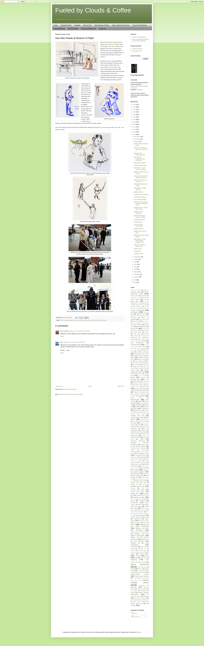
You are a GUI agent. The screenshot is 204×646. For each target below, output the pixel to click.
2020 (134, 119)
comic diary (141, 346)
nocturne (142, 448)
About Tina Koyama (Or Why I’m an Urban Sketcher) (140, 40)
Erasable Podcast (137, 49)
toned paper (144, 554)
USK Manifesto (142, 567)
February (137, 274)
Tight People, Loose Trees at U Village (140, 168)
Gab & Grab (140, 384)
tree (147, 556)
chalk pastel (137, 334)
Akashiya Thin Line (141, 304)
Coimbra (140, 339)
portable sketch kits (137, 486)
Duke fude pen (145, 364)
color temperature (137, 343)
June (135, 264)
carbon (147, 332)
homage (142, 403)
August (136, 259)
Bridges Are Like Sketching (138, 212)
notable (132, 450)
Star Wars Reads (114, 46)
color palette (142, 341)
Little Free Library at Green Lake (139, 245)
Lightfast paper (145, 419)
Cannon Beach (137, 332)
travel (138, 556)
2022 (134, 114)
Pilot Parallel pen (138, 475)
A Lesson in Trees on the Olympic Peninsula (141, 176)
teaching (133, 550)
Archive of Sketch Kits (88, 29)
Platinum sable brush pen (138, 482)
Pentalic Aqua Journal (136, 464)
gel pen (146, 386)
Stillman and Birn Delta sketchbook (140, 532)
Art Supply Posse (137, 51)
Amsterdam (135, 308)
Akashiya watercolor (136, 306)
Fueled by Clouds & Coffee (93, 10)
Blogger (139, 632)
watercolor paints (141, 589)
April (135, 269)
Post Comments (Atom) (69, 389)
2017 (134, 127)
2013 (134, 280)
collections (133, 341)
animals (141, 310)
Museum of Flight (113, 44)
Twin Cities (143, 557)
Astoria (145, 312)
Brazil (138, 326)
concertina (138, 348)
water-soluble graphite (142, 576)
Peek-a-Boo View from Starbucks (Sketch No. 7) (141, 149)
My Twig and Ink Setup (140, 165)
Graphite (77, 25)
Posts (135, 613)
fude (134, 384)
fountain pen (135, 379)
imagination (138, 405)
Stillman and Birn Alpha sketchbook (140, 525)
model (142, 439)
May (135, 267)
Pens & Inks (87, 25)
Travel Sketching (59, 29)
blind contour (136, 321)
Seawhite (133, 517)
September (137, 257)
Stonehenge (134, 546)
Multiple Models (138, 192)
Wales (138, 570)
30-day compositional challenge (139, 295)
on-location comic (143, 453)
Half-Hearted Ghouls (140, 163)
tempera (133, 552)
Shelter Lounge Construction (138, 225)
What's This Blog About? (139, 37)
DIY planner (136, 362)
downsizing (145, 363)
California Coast (135, 330)
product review (139, 497)
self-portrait (137, 519)
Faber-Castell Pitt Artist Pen (140, 371)
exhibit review (135, 370)
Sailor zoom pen (141, 510)
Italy (135, 410)
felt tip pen (140, 375)
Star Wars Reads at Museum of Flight (139, 216)
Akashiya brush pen (136, 303)
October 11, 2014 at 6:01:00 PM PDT (79, 331)
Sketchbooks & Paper (102, 25)
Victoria (140, 569)
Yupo (147, 600)
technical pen (142, 550)
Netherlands (134, 448)
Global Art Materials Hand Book (140, 390)
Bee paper (146, 319)
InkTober (137, 406)
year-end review (140, 598)
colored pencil (135, 344)
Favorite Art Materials (139, 25)
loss (139, 425)
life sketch (75, 320)
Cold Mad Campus (139, 219)
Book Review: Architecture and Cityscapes (139, 159)
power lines (135, 493)
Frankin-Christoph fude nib (141, 381)
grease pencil (136, 397)
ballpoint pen (141, 314)
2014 (134, 134)
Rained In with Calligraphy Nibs (139, 154)
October (136, 141)
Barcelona (133, 315)
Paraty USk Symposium (137, 459)
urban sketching (91, 320)
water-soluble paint (135, 580)
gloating (144, 388)
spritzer (145, 522)
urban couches (141, 562)
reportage (142, 501)
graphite (141, 396)
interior (135, 408)
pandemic (143, 457)
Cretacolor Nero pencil (142, 354)
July (135, 262)
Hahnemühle (135, 399)
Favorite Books (73, 29)
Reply (62, 336)
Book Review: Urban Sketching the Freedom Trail (140, 240)
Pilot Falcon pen (135, 473)
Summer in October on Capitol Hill (140, 180)
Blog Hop (134, 323)
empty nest (136, 366)
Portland (133, 488)
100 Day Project (135, 290)
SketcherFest (136, 522)
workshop (146, 596)
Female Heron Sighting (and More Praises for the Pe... (141, 203)
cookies (132, 350)
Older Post (121, 386)
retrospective (134, 502)
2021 (134, 117)
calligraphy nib (145, 330)
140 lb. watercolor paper (66, 320)
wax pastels (134, 590)
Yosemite (141, 600)
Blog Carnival (145, 321)
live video (134, 423)
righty (140, 504)
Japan (140, 410)
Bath (140, 319)
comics (132, 348)
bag (132, 314)
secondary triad (144, 517)
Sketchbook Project (144, 520)
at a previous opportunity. (107, 127)
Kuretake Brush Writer (137, 417)
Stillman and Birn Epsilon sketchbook (140, 535)
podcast (144, 484)
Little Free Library (142, 421)
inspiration (146, 406)
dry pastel (136, 364)
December (137, 136)
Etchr (145, 368)
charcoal (146, 334)
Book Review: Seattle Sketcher (140, 188)
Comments (136, 616)
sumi (139, 548)
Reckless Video (138, 254)
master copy (134, 433)
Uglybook (134, 559)
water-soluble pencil (101, 320)
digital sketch (141, 359)
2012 (134, 282)
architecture (135, 312)
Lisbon (134, 421)
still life (133, 524)
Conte (144, 348)
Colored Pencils (66, 25)
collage (145, 339)
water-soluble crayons (140, 574)
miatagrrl (139, 89)
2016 (134, 129)
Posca (142, 491)
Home (56, 25)
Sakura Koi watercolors (137, 511)
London (142, 423)
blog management (144, 323)
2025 (134, 107)
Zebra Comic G (137, 601)
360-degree (133, 297)
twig (136, 558)
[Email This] (80, 318)
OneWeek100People (140, 455)
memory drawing (135, 437)
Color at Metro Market (140, 199)
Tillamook (139, 552)
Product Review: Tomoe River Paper (141, 208)
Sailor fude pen (83, 320)
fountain (143, 377)
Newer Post (59, 386)
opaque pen (134, 457)
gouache (133, 396)
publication (138, 499)
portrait (142, 490)
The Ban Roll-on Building (141, 194)
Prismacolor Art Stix (143, 495)
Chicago (136, 335)
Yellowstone (134, 600)
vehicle (133, 569)
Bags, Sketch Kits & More (120, 25)
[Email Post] (76, 317)
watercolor (134, 587)
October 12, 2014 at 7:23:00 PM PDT (74, 342)
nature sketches (140, 446)
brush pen (134, 328)
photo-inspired (138, 472)
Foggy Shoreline (138, 228)
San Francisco (140, 513)
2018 (134, 124)
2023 (134, 112)
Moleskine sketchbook (138, 441)
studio (132, 548)
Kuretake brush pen (137, 415)
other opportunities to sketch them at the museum (110, 67)
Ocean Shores (142, 451)
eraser (139, 368)
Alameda (146, 306)
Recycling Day (138, 222)
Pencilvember (142, 462)
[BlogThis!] (82, 318)
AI (145, 301)
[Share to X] (84, 318)
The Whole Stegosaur (140, 197)
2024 (134, 109)
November (137, 139)
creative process (143, 352)
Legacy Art (102, 29)
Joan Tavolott (64, 331)
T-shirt (145, 548)
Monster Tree (138, 248)
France (147, 379)
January (136, 277)
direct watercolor (139, 361)
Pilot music (146, 473)
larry (61, 342)
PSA (132, 499)
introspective (145, 408)
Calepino (145, 328)
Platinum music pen (140, 481)
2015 (134, 132)
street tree (143, 546)
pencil (139, 460)
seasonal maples (140, 515)
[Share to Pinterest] (88, 318)
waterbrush (142, 585)
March (136, 272)
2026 (134, 104)
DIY (148, 361)
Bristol (144, 326)
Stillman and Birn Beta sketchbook (140, 529)
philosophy (146, 470)
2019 (134, 122)
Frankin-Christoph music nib (141, 383)
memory (144, 435)
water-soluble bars (140, 572)
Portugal (133, 491)
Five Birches (137, 251)
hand (140, 401)
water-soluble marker (140, 578)
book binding (137, 324)
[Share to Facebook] (86, 318)
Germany (137, 388)
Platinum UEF (135, 484)
